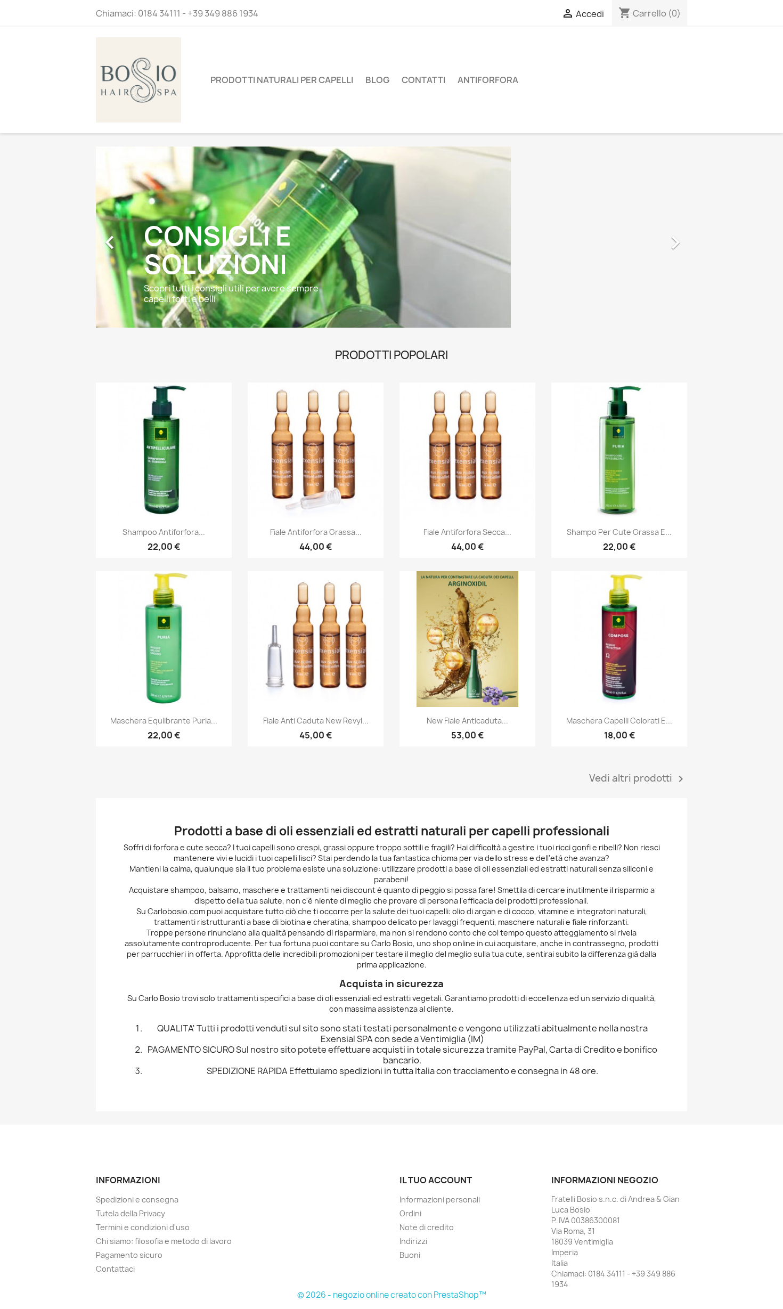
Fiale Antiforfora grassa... (316, 532)
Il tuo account (435, 1180)
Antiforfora (488, 80)
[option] (391, 237)
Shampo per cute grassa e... (619, 532)
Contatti (423, 80)
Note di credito (426, 1227)
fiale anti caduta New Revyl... (316, 721)
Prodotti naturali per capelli (281, 80)
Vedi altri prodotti (638, 779)
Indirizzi (413, 1241)
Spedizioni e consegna (137, 1199)
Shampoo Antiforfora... (164, 532)
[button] (140, 237)
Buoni (409, 1255)
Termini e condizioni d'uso (143, 1227)
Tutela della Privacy (130, 1213)
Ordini (410, 1213)
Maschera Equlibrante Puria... (163, 721)
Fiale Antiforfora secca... (467, 532)
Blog (377, 80)
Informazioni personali (439, 1199)
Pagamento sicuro (129, 1255)
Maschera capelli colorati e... (619, 721)
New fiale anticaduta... (467, 721)
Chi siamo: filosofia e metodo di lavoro (164, 1241)
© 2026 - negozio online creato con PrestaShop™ (391, 1294)
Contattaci (115, 1269)
